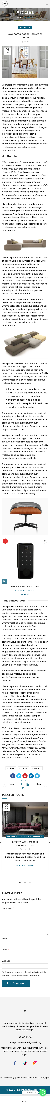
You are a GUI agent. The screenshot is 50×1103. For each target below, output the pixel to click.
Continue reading (25, 866)
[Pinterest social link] (25, 775)
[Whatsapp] (42, 1092)
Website (6, 960)
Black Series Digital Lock (25, 586)
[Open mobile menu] (46, 3)
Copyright (45, 1077)
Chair (11, 768)
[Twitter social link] (18, 775)
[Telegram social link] (37, 775)
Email (5, 949)
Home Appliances (25, 590)
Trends (37, 768)
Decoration (28, 17)
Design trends (25, 837)
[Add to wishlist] (44, 541)
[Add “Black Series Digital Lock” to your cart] (4, 581)
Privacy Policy (7, 1077)
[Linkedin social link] (31, 775)
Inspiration (38, 837)
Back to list (24, 784)
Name (5, 938)
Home (19, 17)
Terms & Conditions (27, 1077)
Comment (8, 908)
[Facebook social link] (12, 775)
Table (24, 768)
